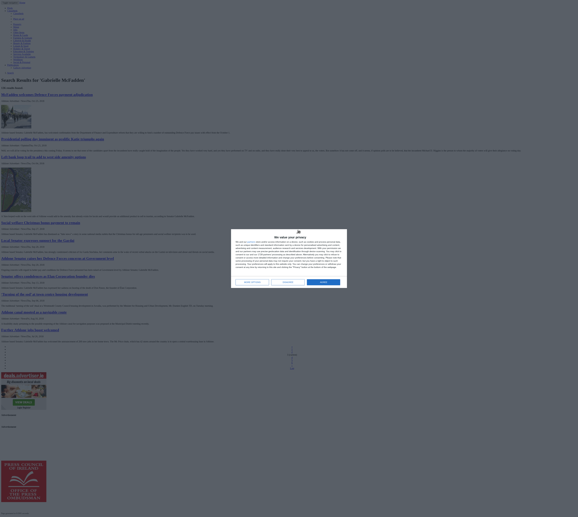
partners (251, 242)
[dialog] (289, 258)
